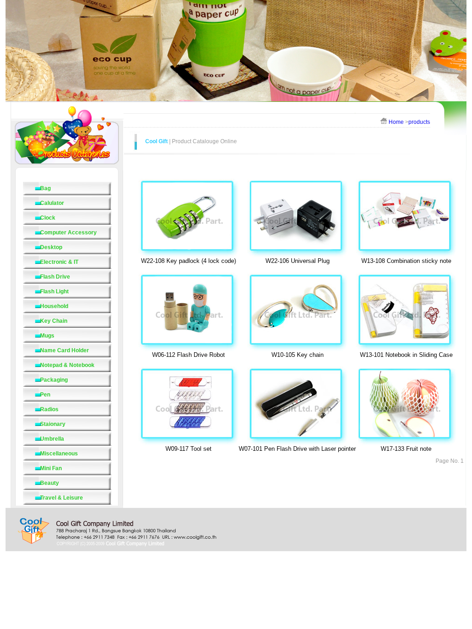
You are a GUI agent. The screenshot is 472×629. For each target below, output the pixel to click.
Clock (47, 218)
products (419, 122)
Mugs (47, 335)
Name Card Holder (64, 350)
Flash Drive (55, 277)
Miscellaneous (59, 453)
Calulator (52, 203)
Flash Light (54, 291)
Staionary (52, 424)
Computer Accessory (68, 232)
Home (396, 122)
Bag (45, 188)
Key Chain (53, 321)
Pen (45, 394)
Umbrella (52, 439)
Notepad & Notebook (67, 365)
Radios (49, 409)
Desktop (51, 247)
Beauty (49, 483)
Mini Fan (51, 468)
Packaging (54, 380)
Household (54, 306)
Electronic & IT (59, 262)
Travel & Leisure (61, 498)
